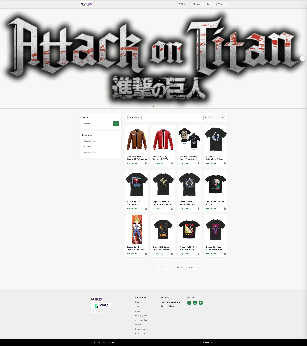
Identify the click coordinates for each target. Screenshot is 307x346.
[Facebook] (189, 303)
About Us (139, 311)
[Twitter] (201, 303)
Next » (191, 267)
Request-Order (90, 152)
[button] (153, 106)
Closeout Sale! (89, 141)
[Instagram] (195, 303)
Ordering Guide (141, 315)
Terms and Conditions (170, 302)
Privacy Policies (168, 306)
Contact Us (140, 334)
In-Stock (87, 147)
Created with (204, 342)
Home (137, 302)
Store (137, 306)
